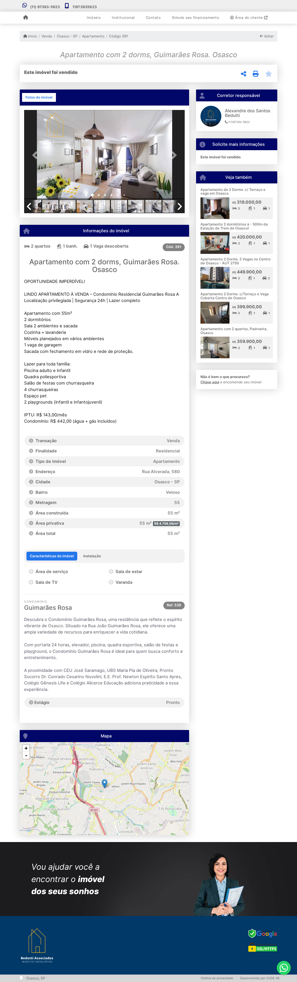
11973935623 (84, 7)
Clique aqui (209, 382)
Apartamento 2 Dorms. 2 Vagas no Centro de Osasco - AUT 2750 (235, 261)
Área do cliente (249, 17)
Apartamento (93, 36)
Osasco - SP (67, 36)
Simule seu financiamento (195, 17)
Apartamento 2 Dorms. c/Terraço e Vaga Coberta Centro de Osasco (234, 296)
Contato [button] (153, 17)
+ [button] (26, 748)
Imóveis (94, 17)
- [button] (26, 755)
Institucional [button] (123, 17)
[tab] (39, 97)
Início (32, 36)
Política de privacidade (217, 978)
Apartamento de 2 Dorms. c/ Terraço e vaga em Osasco (232, 191)
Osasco (55, 625)
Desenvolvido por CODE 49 (259, 978)
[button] (36, 155)
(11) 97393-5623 (45, 7)
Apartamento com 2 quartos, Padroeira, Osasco (233, 331)
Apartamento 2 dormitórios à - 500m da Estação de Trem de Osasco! (234, 226)
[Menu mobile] (25, 17)
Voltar (268, 36)
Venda (47, 36)
